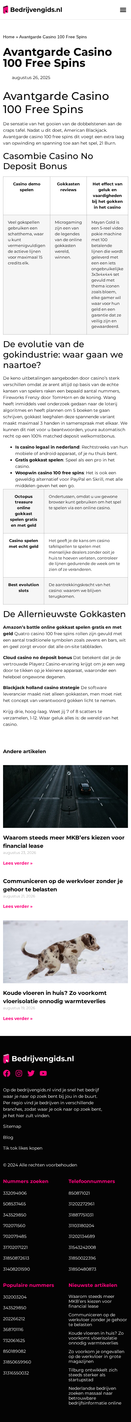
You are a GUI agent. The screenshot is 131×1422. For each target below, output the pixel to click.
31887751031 (81, 1215)
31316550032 (16, 1373)
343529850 (14, 1307)
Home (9, 36)
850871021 (79, 1193)
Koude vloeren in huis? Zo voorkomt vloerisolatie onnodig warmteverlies (96, 1338)
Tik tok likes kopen (22, 1148)
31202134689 (82, 1236)
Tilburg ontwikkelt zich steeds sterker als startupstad (93, 1374)
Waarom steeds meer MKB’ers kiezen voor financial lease (92, 1301)
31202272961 (81, 1204)
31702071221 (15, 1247)
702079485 (15, 1236)
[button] (123, 10)
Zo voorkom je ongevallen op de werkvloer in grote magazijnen (96, 1356)
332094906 (15, 1193)
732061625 (14, 1340)
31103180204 (81, 1225)
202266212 (14, 1319)
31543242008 (82, 1247)
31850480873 (82, 1269)
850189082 (14, 1351)
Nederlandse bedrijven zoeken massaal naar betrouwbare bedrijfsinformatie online (95, 1395)
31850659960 (17, 1362)
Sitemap (12, 1126)
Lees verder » (18, 863)
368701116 (13, 1329)
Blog (8, 1137)
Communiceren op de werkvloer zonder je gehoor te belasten (98, 1319)
